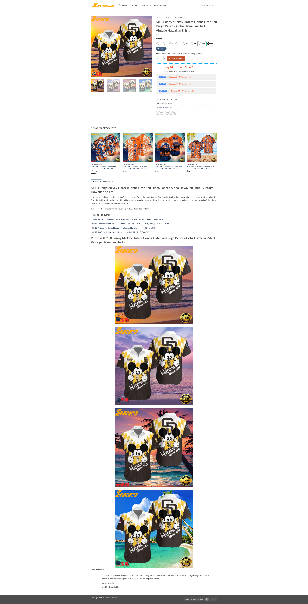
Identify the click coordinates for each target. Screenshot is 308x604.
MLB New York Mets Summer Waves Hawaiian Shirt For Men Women (200, 168)
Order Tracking (160, 5)
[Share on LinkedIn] (175, 113)
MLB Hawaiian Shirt (166, 107)
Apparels (167, 18)
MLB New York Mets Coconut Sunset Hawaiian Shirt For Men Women (168, 168)
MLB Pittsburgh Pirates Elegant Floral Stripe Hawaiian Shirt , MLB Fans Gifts (124, 228)
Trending (132, 5)
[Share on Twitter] (162, 113)
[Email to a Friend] (167, 113)
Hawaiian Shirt (180, 18)
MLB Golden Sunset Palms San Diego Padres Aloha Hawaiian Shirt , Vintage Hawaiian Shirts (131, 223)
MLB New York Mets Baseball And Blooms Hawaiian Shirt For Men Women (103, 169)
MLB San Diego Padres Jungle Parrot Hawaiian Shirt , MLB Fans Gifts (121, 232)
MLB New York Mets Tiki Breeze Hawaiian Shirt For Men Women (135, 168)
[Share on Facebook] (158, 113)
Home (124, 5)
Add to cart (175, 58)
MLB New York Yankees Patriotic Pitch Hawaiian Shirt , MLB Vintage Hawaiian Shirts (128, 219)
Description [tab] (96, 182)
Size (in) (159, 38)
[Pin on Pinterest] (171, 113)
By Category (144, 5)
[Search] (119, 5)
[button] (209, 5)
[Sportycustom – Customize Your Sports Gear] (103, 5)
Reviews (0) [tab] (108, 182)
